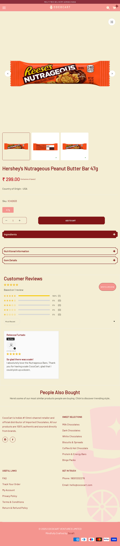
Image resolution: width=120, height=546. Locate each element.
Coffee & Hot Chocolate (75, 448)
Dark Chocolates (71, 430)
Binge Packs (69, 459)
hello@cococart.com (81, 484)
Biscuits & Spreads (72, 442)
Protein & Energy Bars (74, 454)
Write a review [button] (107, 287)
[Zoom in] (111, 21)
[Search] (108, 7)
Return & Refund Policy (15, 507)
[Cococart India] (60, 7)
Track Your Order (11, 484)
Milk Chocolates (71, 424)
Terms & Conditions (13, 501)
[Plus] (19, 220)
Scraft (71, 533)
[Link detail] (5, 439)
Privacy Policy (9, 495)
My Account (8, 490)
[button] (112, 73)
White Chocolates (72, 436)
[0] (114, 7)
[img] (31, 354)
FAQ (4, 478)
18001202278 (78, 478)
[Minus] (6, 220)
